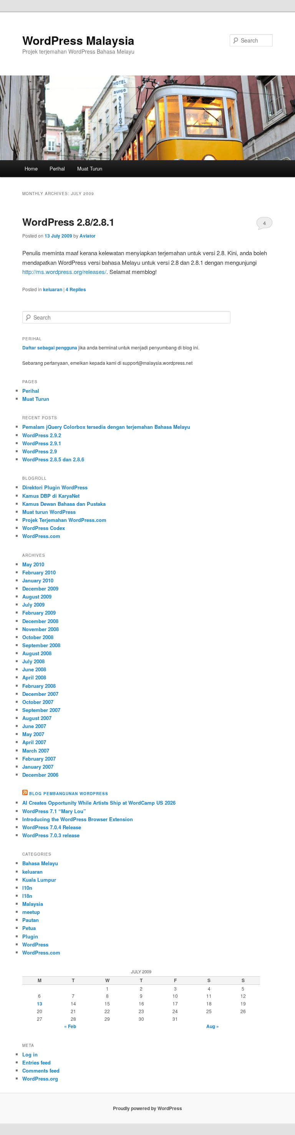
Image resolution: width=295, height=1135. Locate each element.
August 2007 (36, 718)
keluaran (52, 289)
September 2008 (41, 645)
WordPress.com (41, 536)
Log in (30, 1054)
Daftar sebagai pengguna (49, 347)
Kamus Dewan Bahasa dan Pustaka (64, 503)
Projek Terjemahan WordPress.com (64, 519)
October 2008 (37, 637)
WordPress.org (40, 1078)
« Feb (70, 1026)
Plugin (30, 936)
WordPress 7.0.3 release (51, 835)
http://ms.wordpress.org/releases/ (64, 271)
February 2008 (39, 685)
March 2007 (35, 750)
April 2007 (34, 742)
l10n (27, 887)
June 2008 (34, 669)
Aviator (88, 235)
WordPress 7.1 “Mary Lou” (54, 811)
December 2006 (40, 774)
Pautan (30, 919)
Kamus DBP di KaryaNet (51, 495)
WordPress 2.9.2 (41, 435)
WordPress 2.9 (39, 451)
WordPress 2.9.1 (41, 443)
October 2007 (37, 701)
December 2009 (40, 588)
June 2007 (34, 726)
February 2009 (39, 612)
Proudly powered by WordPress (147, 1108)
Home (31, 168)
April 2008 (34, 677)
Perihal (57, 168)
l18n (27, 895)
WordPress (35, 944)
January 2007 (37, 766)
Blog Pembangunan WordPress (68, 793)
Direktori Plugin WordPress (55, 487)
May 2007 (33, 734)
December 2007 (40, 693)
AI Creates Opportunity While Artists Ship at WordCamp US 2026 (99, 802)
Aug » (212, 1026)
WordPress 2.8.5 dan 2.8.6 (53, 459)
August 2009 (36, 596)
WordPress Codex (43, 527)
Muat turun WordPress (49, 511)
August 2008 (36, 653)
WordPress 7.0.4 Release (51, 827)
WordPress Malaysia (78, 40)
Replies (76, 289)
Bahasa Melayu (40, 863)
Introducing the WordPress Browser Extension (77, 819)
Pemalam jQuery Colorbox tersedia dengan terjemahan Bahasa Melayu (106, 426)
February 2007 (39, 758)
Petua (29, 928)
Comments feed (41, 1070)
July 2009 (33, 604)
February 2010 (39, 572)
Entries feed (36, 1062)
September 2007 (41, 709)
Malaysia (32, 903)
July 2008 (33, 661)
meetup (31, 911)
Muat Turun (89, 168)
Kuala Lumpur (39, 879)
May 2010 (33, 564)
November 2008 (40, 629)
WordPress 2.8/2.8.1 (68, 222)
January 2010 (37, 580)
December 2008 (40, 621)
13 (39, 1003)
